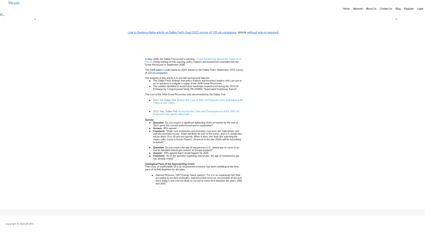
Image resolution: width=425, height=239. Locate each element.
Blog (398, 8)
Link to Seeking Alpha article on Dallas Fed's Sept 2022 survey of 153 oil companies (182, 32)
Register (409, 8)
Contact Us (386, 8)
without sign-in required (262, 32)
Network (358, 8)
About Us (371, 8)
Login (420, 8)
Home (346, 8)
